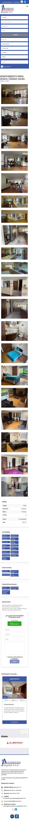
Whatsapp (15, 624)
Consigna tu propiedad (7, 2)
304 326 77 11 (12, 787)
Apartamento (14, 679)
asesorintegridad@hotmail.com (12, 801)
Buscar (15, 35)
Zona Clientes (16, 2)
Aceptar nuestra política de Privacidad (15, 657)
